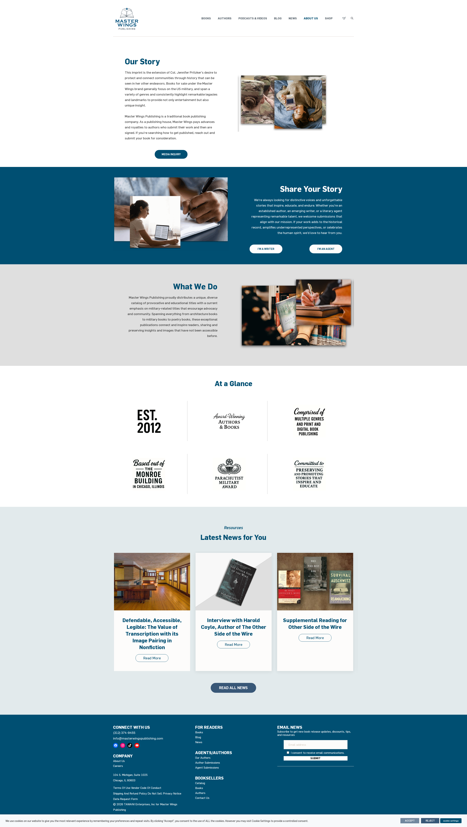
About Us (311, 18)
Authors (224, 18)
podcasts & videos (252, 18)
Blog (278, 18)
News (293, 18)
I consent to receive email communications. (317, 752)
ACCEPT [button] (410, 820)
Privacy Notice (172, 793)
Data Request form (125, 799)
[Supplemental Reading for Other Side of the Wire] (234, 581)
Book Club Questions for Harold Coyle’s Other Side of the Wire (315, 627)
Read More (152, 644)
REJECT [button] (430, 820)
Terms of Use (121, 788)
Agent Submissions (207, 767)
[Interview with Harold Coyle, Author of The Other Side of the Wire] (152, 581)
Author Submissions (207, 762)
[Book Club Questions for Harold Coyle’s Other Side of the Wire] (315, 581)
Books (206, 18)
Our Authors (203, 757)
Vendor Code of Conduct (146, 788)
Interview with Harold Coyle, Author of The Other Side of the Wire (152, 627)
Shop (329, 18)
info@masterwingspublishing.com (138, 738)
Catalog (200, 783)
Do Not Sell (155, 793)
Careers (118, 766)
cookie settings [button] (451, 821)
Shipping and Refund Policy (130, 793)
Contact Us (202, 798)
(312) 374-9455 (124, 733)
